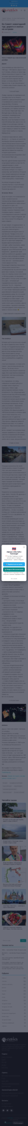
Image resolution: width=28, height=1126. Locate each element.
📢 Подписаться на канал (14, 564)
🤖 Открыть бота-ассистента (14, 569)
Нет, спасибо (14, 578)
